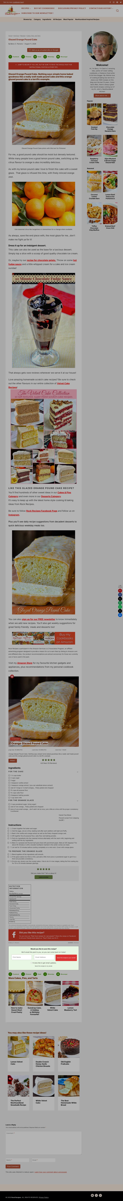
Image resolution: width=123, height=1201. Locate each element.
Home (10, 36)
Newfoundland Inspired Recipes (87, 19)
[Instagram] (113, 2)
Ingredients (47, 19)
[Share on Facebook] (120, 595)
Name (9, 1160)
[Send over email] (120, 603)
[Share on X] (120, 599)
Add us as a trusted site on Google (45, 50)
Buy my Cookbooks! (44, 8)
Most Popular (68, 19)
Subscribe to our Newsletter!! (38, 13)
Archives (16, 36)
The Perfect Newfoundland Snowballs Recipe (18, 1103)
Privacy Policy (43, 1197)
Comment (10, 1133)
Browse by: (28, 19)
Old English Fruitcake (66, 1063)
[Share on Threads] (120, 611)
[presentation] (18, 1047)
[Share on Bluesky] (120, 615)
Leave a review (43, 877)
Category (37, 19)
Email (35, 1160)
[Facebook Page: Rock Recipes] (14, 935)
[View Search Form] (117, 11)
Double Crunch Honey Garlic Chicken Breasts (43, 1064)
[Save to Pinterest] (120, 591)
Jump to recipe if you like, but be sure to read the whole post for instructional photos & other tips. (44, 66)
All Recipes (57, 19)
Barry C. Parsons (17, 44)
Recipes (22, 36)
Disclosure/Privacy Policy (72, 8)
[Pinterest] (117, 2)
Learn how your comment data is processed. (51, 1172)
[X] (120, 2)
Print (12, 761)
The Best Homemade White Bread (69, 1103)
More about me (101, 95)
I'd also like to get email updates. (44, 963)
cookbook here (18, 2)
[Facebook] (110, 2)
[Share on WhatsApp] (120, 607)
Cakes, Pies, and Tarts (33, 36)
